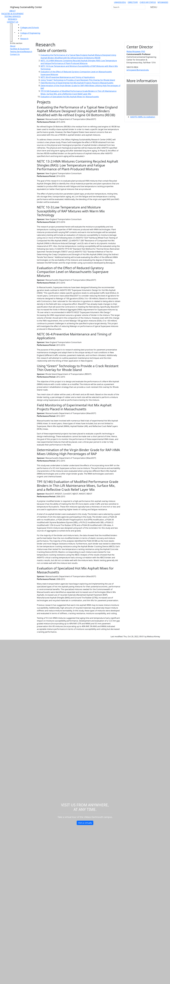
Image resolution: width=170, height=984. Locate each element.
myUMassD (163, 2)
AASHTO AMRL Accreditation (142, 117)
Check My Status (148, 2)
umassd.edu (120, 2)
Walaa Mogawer (136, 51)
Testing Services (12, 16)
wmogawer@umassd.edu (138, 70)
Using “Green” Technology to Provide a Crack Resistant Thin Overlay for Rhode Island (78, 80)
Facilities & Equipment (12, 13)
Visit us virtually (85, 823)
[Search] (143, 7)
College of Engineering (30, 33)
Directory (133, 2)
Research (12, 19)
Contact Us (12, 22)
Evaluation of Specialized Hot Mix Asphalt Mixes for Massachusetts (70, 96)
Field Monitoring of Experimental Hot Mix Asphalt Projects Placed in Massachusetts (77, 82)
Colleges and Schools (29, 27)
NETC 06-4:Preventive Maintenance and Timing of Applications (68, 77)
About (12, 11)
